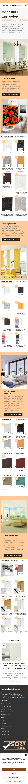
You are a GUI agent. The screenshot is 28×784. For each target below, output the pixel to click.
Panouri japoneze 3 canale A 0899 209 (20, 298)
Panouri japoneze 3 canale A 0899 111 (7, 298)
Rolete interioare (14, 660)
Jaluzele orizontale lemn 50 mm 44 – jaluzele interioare (7, 614)
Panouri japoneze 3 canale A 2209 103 (20, 314)
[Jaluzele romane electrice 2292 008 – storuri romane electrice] (20, 463)
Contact (3, 723)
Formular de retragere (7, 726)
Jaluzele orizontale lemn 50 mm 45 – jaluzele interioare (20, 614)
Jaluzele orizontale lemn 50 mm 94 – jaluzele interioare (20, 578)
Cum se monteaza (6, 709)
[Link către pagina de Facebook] (11, 1)
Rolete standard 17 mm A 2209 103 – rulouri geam (21, 170)
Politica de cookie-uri (7, 712)
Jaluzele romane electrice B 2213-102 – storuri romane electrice (20, 491)
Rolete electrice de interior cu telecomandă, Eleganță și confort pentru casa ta (14, 665)
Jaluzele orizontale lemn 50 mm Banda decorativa (7, 578)
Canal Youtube (5, 731)
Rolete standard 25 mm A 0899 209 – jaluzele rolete (7, 215)
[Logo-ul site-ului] (17, 5)
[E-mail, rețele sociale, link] (13, 1)
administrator (11, 671)
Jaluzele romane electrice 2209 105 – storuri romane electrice (7, 475)
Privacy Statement (17, 781)
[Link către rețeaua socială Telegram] (17, 1)
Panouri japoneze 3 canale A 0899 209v (7, 314)
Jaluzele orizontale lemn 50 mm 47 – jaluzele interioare (20, 633)
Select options (6, 149)
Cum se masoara (6, 706)
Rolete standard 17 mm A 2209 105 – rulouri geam (7, 187)
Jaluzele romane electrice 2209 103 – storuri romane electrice (20, 453)
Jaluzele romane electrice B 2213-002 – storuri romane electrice (7, 491)
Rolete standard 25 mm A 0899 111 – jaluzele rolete (21, 193)
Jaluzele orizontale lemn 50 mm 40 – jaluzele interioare (7, 596)
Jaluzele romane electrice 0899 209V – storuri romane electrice (7, 453)
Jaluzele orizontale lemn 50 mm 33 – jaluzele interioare (20, 596)
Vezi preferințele (14, 778)
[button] (25, 755)
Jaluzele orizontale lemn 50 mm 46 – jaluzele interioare (7, 633)
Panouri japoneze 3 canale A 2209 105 (7, 330)
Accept (14, 769)
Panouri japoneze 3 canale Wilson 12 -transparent (20, 346)
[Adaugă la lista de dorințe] (8, 149)
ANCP (2, 729)
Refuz (14, 773)
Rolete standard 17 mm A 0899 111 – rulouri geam (7, 153)
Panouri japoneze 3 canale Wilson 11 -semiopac (7, 346)
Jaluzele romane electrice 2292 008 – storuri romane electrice (20, 475)
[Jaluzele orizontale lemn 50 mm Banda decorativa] (7, 569)
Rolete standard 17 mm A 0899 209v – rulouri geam (7, 170)
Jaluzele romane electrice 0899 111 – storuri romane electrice (7, 437)
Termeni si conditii (6, 714)
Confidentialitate (5, 704)
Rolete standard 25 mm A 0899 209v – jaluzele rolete (21, 215)
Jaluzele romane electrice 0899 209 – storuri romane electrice (20, 437)
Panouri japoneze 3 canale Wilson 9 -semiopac (20, 330)
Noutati (3, 721)
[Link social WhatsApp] (15, 1)
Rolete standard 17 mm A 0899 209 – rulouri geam (21, 154)
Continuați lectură (14, 681)
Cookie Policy (9, 781)
